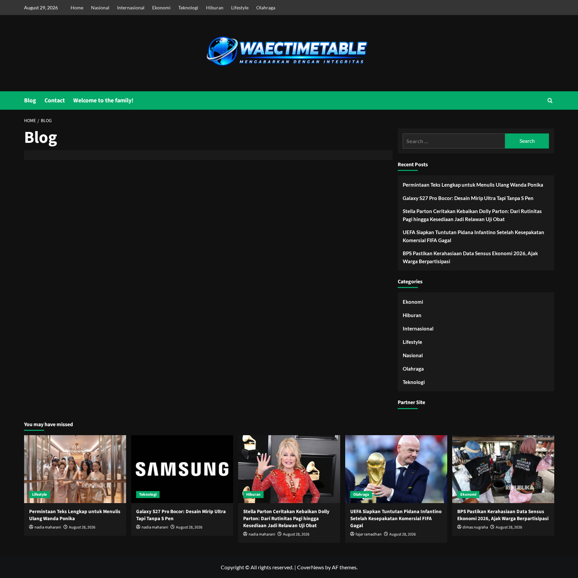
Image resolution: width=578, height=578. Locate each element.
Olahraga (265, 7)
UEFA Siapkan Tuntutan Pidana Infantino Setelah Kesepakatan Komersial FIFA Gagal (473, 236)
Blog (30, 100)
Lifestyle (240, 7)
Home (77, 7)
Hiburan (214, 7)
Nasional (100, 7)
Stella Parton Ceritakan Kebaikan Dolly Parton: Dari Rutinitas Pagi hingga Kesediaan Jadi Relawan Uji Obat (472, 215)
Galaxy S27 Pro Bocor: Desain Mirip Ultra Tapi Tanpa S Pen (468, 198)
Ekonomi (161, 7)
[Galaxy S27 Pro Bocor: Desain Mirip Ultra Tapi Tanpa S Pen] (182, 469)
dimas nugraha (475, 527)
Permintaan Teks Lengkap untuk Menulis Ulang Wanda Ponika (473, 185)
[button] (550, 100)
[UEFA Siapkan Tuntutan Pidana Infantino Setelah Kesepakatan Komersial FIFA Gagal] (396, 469)
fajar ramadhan (369, 534)
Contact (54, 100)
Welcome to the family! (103, 100)
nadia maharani (47, 527)
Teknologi (188, 7)
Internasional (130, 7)
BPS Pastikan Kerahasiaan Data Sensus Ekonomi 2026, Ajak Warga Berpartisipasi (470, 257)
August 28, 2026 (82, 527)
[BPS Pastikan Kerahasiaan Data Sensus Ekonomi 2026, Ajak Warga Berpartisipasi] (503, 469)
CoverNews (310, 567)
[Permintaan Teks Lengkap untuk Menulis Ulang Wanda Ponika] (75, 469)
